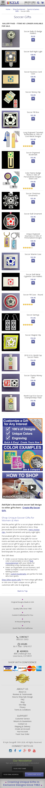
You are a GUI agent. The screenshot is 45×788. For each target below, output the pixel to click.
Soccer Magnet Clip (33, 335)
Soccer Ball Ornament (33, 214)
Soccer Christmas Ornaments (33, 194)
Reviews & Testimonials (22, 694)
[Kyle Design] (13, 3)
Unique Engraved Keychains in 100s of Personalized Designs (33, 236)
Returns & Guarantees (23, 721)
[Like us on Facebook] (15, 751)
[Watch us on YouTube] (34, 751)
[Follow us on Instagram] (10, 751)
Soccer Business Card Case (33, 73)
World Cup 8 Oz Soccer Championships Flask (33, 397)
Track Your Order (22, 734)
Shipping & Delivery (22, 727)
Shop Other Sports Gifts (11, 580)
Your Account (22, 732)
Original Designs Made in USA (22, 602)
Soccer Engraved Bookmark (33, 153)
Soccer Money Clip (33, 92)
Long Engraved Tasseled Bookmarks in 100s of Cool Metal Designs (33, 134)
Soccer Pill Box (33, 112)
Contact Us (22, 724)
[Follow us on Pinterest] (29, 751)
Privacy (22, 707)
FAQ (22, 700)
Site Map (22, 705)
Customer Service (22, 719)
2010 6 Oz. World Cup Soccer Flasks (33, 356)
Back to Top (23, 591)
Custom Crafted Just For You (22, 615)
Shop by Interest (19, 9)
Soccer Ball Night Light (33, 51)
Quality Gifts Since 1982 (22, 608)
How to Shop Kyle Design (22, 697)
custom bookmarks (18, 574)
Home (8, 9)
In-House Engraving (22, 621)
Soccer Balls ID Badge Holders (33, 32)
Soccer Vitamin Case (33, 254)
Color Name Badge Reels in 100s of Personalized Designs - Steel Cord (33, 176)
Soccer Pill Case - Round (33, 294)
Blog (22, 702)
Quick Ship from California (22, 628)
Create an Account (22, 729)
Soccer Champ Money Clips (33, 376)
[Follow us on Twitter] (20, 751)
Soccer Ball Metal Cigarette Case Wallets (33, 275)
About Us (22, 692)
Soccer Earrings (33, 315)
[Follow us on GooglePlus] (24, 751)
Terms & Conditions (22, 710)
